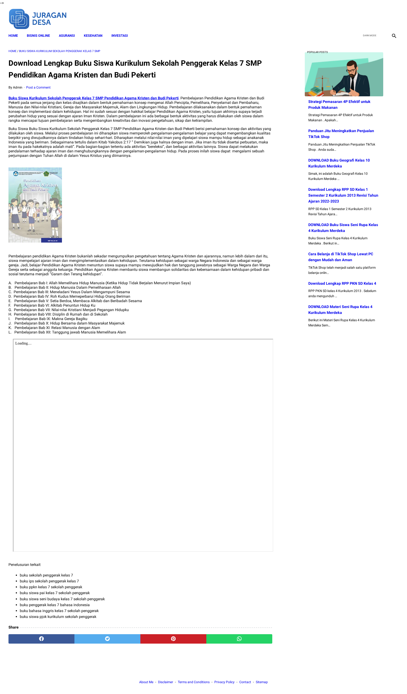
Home (13, 35)
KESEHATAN (93, 35)
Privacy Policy (224, 682)
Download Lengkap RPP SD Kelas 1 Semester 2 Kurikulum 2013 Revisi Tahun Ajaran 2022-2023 (343, 195)
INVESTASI (119, 35)
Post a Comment (38, 87)
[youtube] (382, 18)
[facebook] (360, 18)
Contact (245, 682)
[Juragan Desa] (40, 18)
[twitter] (371, 18)
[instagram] (393, 18)
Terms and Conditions (194, 682)
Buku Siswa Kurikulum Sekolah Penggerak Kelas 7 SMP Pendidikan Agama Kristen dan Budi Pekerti (93, 98)
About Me (146, 682)
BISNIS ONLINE (38, 35)
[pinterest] (173, 639)
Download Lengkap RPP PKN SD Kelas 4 (342, 283)
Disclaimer (165, 682)
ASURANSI (67, 35)
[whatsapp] (239, 639)
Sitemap (262, 682)
